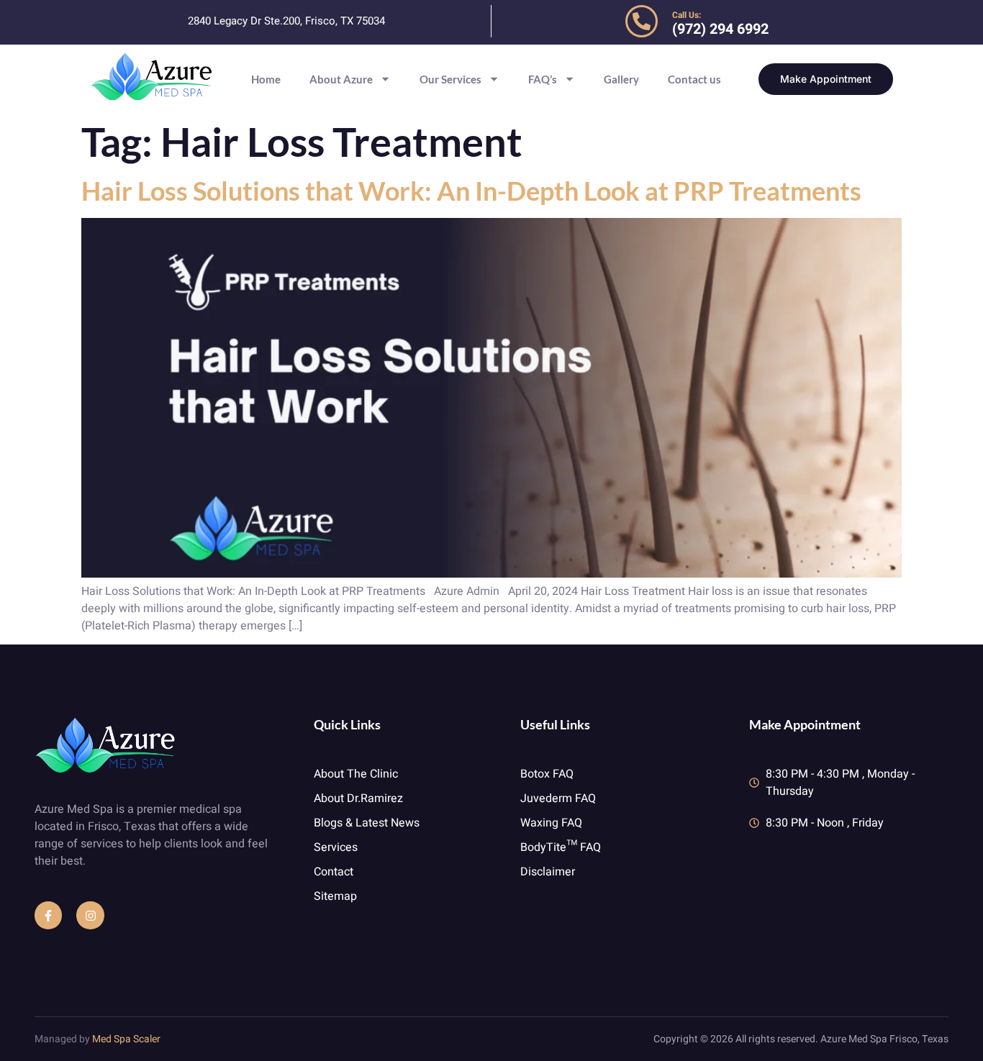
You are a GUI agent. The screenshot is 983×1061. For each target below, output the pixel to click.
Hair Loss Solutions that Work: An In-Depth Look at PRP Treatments (471, 190)
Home (266, 79)
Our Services (450, 79)
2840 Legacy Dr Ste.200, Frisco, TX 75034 (286, 21)
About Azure (341, 79)
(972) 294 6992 (720, 29)
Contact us (694, 79)
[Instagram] (90, 915)
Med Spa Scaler (126, 1039)
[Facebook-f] (48, 915)
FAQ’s (542, 79)
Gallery (621, 79)
